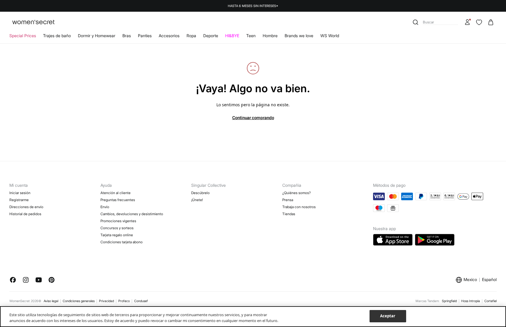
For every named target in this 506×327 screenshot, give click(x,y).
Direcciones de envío (26, 207)
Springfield (449, 301)
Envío (104, 207)
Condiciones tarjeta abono (121, 242)
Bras (126, 35)
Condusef (141, 301)
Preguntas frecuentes (117, 200)
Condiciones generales (79, 301)
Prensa (287, 200)
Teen (251, 35)
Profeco (124, 301)
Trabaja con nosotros (299, 207)
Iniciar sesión (19, 193)
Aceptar (388, 316)
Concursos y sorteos (117, 228)
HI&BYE (232, 35)
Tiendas (288, 214)
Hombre (270, 35)
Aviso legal (51, 301)
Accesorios (169, 35)
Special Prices (22, 35)
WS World (329, 35)
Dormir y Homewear (96, 35)
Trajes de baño (57, 35)
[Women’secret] (33, 22)
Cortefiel (490, 301)
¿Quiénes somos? (296, 193)
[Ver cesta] (491, 22)
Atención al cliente (115, 193)
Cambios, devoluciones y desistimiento (131, 214)
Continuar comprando (253, 117)
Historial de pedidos (25, 214)
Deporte (210, 35)
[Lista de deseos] (479, 22)
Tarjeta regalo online (116, 235)
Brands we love (299, 35)
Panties (145, 35)
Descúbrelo (200, 193)
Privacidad (106, 301)
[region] (253, 316)
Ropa (191, 35)
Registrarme (19, 200)
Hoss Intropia (470, 301)
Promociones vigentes (118, 221)
